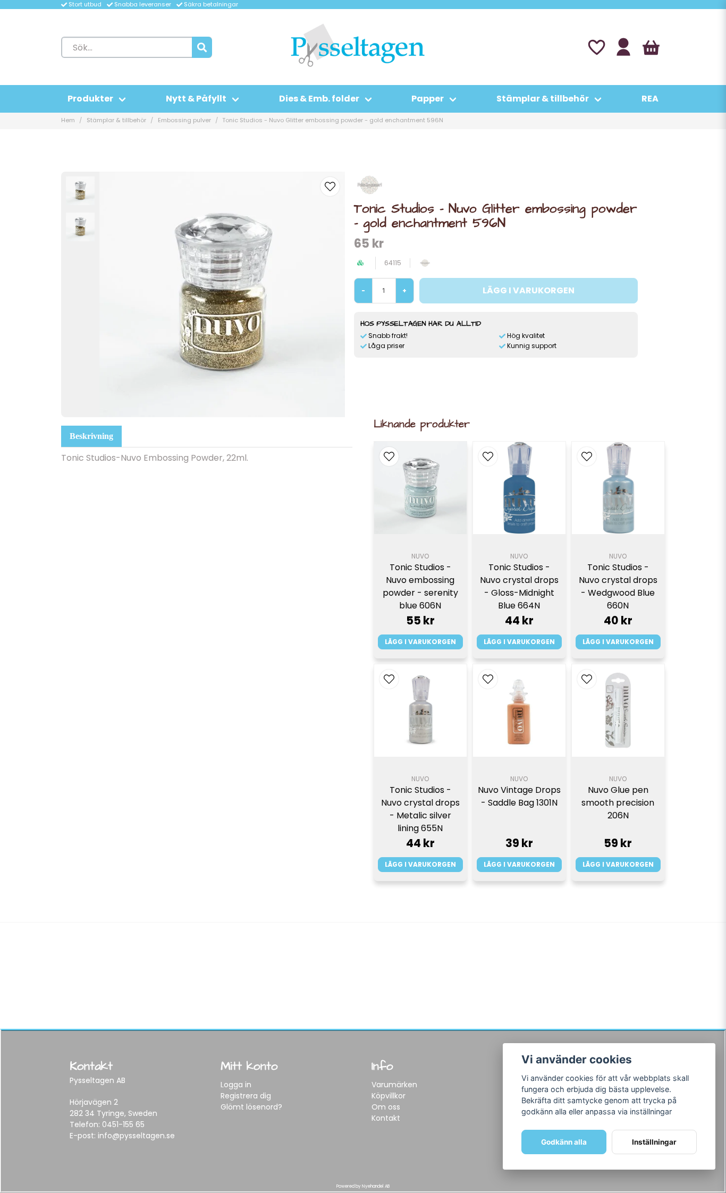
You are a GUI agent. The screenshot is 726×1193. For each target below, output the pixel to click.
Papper (427, 98)
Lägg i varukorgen (420, 641)
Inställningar (654, 1142)
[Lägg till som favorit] (596, 47)
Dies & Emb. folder (319, 98)
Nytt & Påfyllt (196, 98)
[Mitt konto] (623, 47)
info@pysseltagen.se (136, 1135)
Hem (68, 120)
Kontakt (386, 1118)
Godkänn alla (564, 1142)
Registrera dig (246, 1095)
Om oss (386, 1107)
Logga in (236, 1084)
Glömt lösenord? (251, 1107)
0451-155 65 (123, 1124)
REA (650, 98)
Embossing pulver (184, 120)
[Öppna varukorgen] (651, 47)
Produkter (90, 98)
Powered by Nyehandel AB (363, 1186)
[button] (330, 186)
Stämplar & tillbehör (542, 98)
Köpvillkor (389, 1095)
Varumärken (394, 1084)
